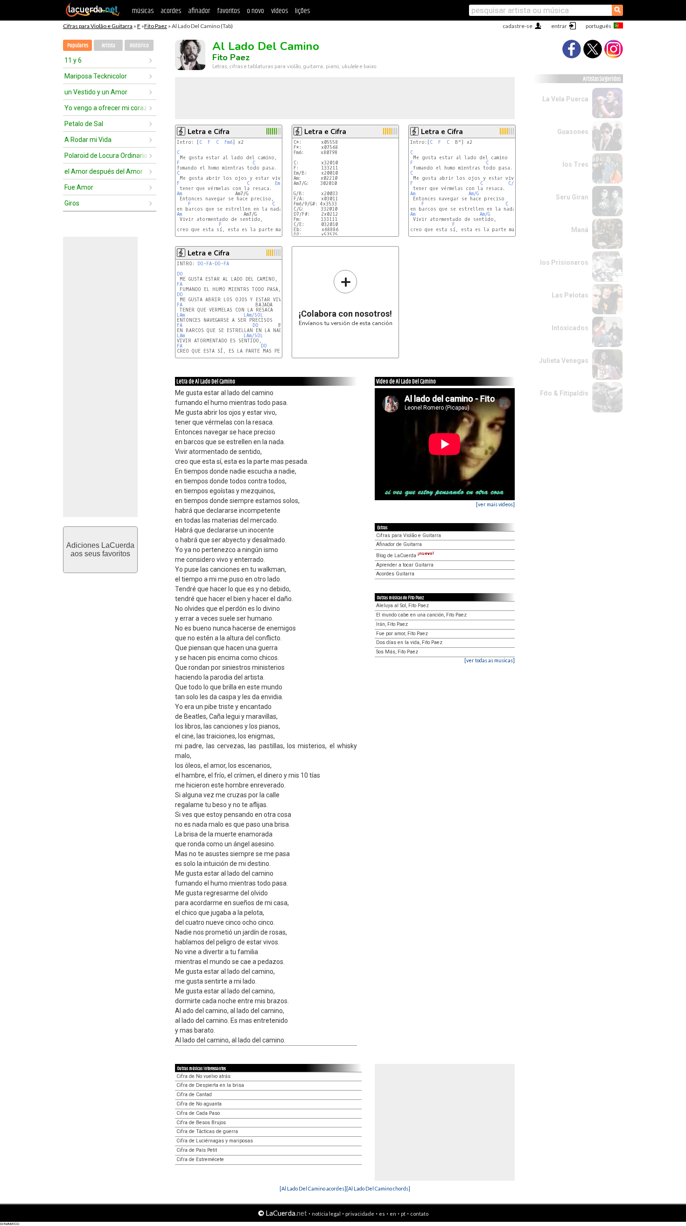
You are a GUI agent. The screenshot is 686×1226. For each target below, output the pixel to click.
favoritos (228, 11)
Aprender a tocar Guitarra (405, 565)
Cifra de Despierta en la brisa (210, 1085)
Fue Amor (78, 187)
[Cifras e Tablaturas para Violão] (93, 15)
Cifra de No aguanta (199, 1104)
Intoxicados (570, 328)
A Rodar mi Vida (88, 139)
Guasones (572, 131)
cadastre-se (517, 25)
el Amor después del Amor (103, 171)
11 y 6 (73, 60)
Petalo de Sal (83, 124)
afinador (199, 11)
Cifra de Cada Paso (198, 1113)
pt (403, 1214)
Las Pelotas (570, 295)
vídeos (279, 11)
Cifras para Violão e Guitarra (98, 25)
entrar (559, 25)
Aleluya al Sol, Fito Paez (402, 605)
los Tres (575, 164)
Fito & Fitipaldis (564, 393)
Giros (71, 203)
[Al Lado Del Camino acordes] (313, 1188)
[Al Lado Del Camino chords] (378, 1188)
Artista (108, 45)
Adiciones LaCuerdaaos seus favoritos (100, 549)
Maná (579, 230)
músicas (143, 11)
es (382, 1214)
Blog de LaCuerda (405, 556)
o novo (255, 11)
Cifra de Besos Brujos (201, 1123)
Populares (77, 45)
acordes (171, 11)
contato (419, 1214)
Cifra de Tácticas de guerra (207, 1131)
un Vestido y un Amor (95, 92)
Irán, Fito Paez (392, 624)
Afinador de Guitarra (399, 544)
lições (302, 11)
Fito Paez (155, 25)
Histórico (139, 45)
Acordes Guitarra (395, 574)
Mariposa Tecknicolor (95, 76)
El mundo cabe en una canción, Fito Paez (421, 615)
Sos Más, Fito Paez (397, 652)
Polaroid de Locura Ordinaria (105, 155)
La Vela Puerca (565, 99)
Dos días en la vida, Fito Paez (409, 642)
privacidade (359, 1214)
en (393, 1214)
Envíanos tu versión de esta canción (345, 298)
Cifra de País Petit (196, 1150)
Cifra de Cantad (194, 1094)
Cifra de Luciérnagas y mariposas (214, 1141)
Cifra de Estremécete (200, 1159)
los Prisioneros (564, 262)
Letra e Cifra (209, 131)
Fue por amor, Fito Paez (402, 634)
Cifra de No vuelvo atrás (203, 1076)
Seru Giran (572, 197)
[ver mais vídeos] (495, 504)
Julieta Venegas (563, 360)
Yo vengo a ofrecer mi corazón (106, 108)
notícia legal (326, 1214)
